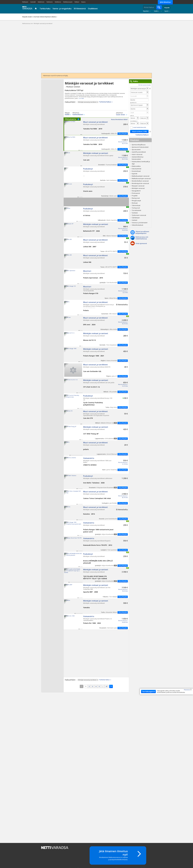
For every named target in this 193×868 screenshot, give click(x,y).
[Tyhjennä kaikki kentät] (150, 131)
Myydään (146, 11)
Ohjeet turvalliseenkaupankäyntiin (142, 232)
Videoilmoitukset (137, 225)
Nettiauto (25, 2)
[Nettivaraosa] (27, 8)
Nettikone (58, 2)
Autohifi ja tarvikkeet (139, 152)
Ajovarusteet (136, 149)
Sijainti (166, 11)
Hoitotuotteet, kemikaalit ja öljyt (141, 163)
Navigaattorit (136, 191)
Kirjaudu (167, 8)
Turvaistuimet (136, 210)
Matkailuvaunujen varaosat (141, 178)
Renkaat (134, 203)
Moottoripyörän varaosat (140, 183)
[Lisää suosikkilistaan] (66, 123)
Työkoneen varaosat (139, 215)
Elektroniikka (136, 166)
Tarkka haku (45, 8)
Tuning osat (136, 208)
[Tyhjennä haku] (150, 88)
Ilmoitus (76, 113)
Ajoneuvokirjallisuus (139, 145)
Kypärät (134, 174)
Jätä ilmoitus (165, 2)
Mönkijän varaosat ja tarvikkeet (96, 126)
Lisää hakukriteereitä (139, 127)
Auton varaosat (137, 154)
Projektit (134, 196)
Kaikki (67, 114)
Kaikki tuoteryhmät (158, 11)
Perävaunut (136, 193)
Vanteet (134, 220)
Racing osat (136, 198)
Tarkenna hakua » (105, 102)
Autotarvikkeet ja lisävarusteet (137, 158)
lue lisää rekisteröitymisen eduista (45, 17)
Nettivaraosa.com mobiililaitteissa (141, 238)
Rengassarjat (136, 201)
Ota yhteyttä (123, 134)
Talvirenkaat (136, 205)
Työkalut (135, 213)
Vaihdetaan (136, 218)
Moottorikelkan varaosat (140, 181)
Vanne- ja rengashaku (62, 8)
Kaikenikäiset (78, 114)
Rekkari (77, 2)
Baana (83, 2)
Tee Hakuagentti (148, 691)
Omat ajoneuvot (141, 243)
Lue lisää (81, 98)
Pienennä (187, 690)
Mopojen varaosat (138, 186)
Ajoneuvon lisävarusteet (140, 147)
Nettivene (50, 2)
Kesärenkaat (136, 171)
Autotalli (33, 2)
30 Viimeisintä (80, 8)
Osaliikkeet (93, 8)
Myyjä (67, 113)
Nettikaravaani (67, 2)
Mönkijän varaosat (138, 188)
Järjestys (119, 113)
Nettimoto (41, 2)
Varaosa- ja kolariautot (139, 223)
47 (106, 686)
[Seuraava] (111, 686)
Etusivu (36, 8)
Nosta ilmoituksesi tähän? (119, 119)
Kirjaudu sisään (27, 17)
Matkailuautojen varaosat (140, 176)
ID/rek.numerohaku (144, 85)
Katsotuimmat (136, 169)
